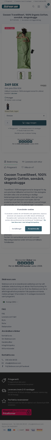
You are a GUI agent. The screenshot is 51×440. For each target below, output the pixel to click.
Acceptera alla (33, 229)
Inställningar (16, 229)
